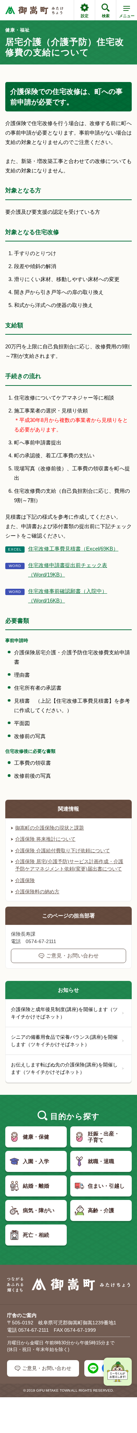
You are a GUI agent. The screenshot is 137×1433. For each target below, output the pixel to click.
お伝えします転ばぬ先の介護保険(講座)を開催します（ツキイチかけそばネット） (64, 1068)
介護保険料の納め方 (37, 891)
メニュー (127, 16)
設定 (85, 16)
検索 (106, 16)
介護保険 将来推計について (45, 839)
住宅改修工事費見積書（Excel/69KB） (73, 549)
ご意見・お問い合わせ (72, 955)
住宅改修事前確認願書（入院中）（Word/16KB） (67, 595)
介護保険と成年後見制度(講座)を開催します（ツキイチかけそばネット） (64, 1012)
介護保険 (25, 880)
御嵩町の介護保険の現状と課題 (49, 828)
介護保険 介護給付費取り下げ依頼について (62, 850)
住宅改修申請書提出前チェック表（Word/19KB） (67, 570)
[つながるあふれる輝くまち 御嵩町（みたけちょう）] (34, 10)
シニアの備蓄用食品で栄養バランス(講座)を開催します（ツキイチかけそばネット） (64, 1040)
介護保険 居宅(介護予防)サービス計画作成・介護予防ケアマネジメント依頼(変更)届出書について (69, 865)
